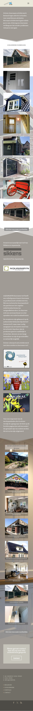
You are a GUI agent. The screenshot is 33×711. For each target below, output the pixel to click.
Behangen (8, 685)
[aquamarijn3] (16, 411)
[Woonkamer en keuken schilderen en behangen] (16, 504)
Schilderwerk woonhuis (16, 469)
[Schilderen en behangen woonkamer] (16, 570)
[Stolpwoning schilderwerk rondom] (16, 527)
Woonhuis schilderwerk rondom (16, 558)
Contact (16, 658)
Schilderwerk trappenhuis (16, 623)
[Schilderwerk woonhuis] (16, 460)
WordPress (22, 708)
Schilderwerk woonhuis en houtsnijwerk (16, 491)
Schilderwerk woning (16, 602)
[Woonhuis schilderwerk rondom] (16, 549)
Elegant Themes (21, 706)
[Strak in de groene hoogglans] (16, 220)
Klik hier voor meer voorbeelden (17, 229)
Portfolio (7, 690)
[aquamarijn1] (16, 367)
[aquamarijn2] (16, 389)
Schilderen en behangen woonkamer (16, 580)
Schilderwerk (9, 687)
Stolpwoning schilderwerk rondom (16, 536)
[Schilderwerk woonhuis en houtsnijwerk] (16, 482)
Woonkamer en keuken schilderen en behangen (16, 514)
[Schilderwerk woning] (16, 593)
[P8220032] (16, 111)
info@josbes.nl (10, 680)
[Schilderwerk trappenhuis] (16, 614)
